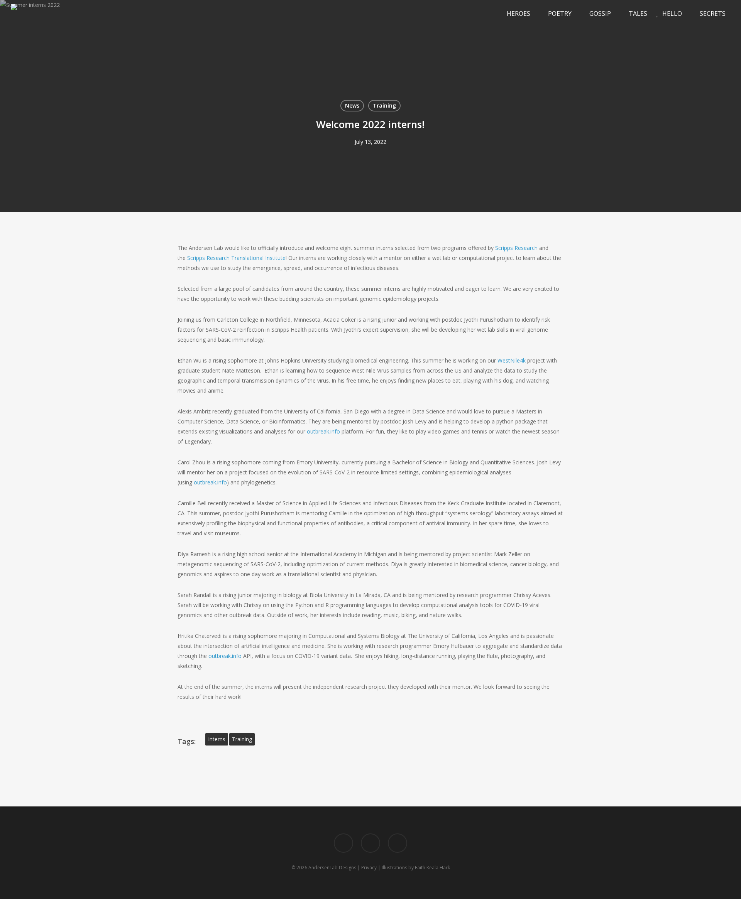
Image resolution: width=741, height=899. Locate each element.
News (352, 105)
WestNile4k (511, 360)
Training (384, 105)
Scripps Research (516, 247)
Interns (216, 739)
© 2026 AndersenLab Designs (323, 867)
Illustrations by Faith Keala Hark (416, 867)
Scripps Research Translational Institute (236, 257)
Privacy (369, 867)
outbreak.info (323, 431)
